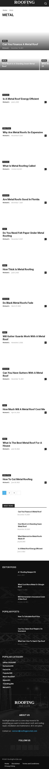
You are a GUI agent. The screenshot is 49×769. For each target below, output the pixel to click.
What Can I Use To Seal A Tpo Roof (31, 641)
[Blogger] (12, 747)
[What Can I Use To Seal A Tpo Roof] (9, 644)
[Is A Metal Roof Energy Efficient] (24, 85)
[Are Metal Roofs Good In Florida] (24, 185)
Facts (4, 229)
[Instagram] (30, 747)
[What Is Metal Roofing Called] (24, 152)
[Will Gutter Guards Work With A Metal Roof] (24, 322)
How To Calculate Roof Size (29, 616)
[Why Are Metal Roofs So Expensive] (24, 118)
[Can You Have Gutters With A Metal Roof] (24, 359)
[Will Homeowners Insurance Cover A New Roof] (9, 600)
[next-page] (19, 493)
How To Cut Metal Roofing (17, 479)
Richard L (6, 102)
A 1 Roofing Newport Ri (27, 572)
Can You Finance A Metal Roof (29, 512)
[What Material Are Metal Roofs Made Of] (9, 540)
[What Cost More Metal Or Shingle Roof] (9, 588)
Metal (5, 41)
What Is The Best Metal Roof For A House (22, 444)
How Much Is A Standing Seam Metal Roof (30, 525)
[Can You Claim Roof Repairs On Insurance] (9, 632)
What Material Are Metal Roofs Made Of (30, 537)
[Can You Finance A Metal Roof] (24, 34)
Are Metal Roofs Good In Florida (21, 199)
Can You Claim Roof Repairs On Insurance (30, 630)
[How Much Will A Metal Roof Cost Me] (24, 395)
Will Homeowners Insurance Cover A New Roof (31, 598)
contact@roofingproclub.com (24, 731)
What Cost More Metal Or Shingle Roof (31, 586)
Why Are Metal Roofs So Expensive (23, 132)
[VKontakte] (36, 747)
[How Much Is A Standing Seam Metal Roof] (19, 60)
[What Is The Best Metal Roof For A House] (24, 429)
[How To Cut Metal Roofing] (24, 465)
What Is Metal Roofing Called (19, 165)
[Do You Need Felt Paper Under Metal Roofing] (24, 219)
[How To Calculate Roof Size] (9, 620)
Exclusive (6, 95)
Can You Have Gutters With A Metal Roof (23, 374)
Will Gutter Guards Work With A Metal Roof (24, 338)
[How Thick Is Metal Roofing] (24, 255)
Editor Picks (6, 128)
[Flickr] (24, 747)
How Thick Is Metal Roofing (18, 269)
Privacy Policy (10, 766)
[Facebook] (18, 747)
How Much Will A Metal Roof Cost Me (24, 409)
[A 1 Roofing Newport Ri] (9, 575)
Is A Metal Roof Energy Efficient (21, 98)
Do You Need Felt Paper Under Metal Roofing (23, 234)
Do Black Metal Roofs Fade (18, 302)
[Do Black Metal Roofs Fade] (24, 289)
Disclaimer (16, 764)
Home (5, 10)
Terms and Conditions (30, 764)
